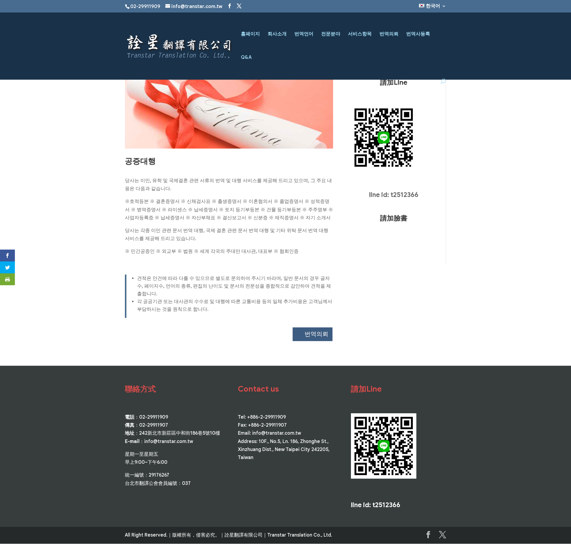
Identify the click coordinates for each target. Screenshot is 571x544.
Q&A (246, 57)
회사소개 (277, 34)
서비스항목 (360, 34)
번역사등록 (418, 34)
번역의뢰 (389, 34)
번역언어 (303, 34)
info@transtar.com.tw (168, 441)
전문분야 (330, 34)
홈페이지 (250, 34)
